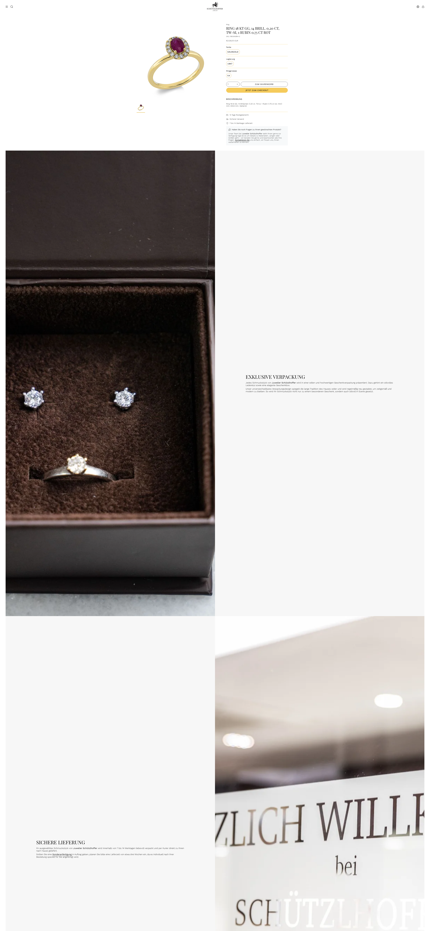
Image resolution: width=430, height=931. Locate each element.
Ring (227, 24)
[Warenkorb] (423, 7)
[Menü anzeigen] (6, 7)
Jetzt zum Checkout (257, 90)
